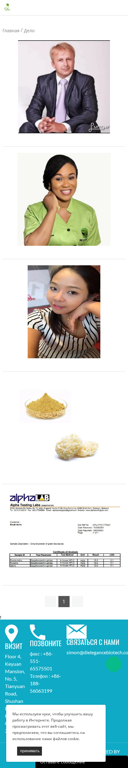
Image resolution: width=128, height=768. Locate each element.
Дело (29, 30)
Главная (11, 30)
